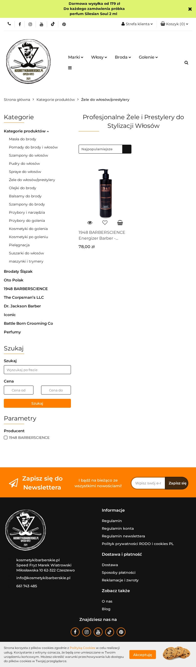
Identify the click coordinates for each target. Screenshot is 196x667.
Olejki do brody (22, 188)
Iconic (10, 314)
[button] (174, 24)
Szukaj (37, 403)
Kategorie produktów (25, 131)
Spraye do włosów (25, 171)
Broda (122, 57)
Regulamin (112, 521)
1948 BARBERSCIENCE (26, 288)
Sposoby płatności (119, 572)
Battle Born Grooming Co (28, 323)
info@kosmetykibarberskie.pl (43, 578)
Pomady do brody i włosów (33, 147)
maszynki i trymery (26, 261)
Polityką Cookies (82, 648)
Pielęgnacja (19, 245)
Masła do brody (22, 139)
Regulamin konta (118, 528)
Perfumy (12, 332)
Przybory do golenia (27, 220)
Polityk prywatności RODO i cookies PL (138, 543)
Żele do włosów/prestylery (32, 180)
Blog (106, 609)
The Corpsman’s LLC (24, 297)
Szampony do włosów (28, 155)
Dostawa (110, 565)
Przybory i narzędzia (27, 212)
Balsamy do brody (25, 196)
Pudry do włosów (24, 163)
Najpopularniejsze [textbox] (97, 149)
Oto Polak (13, 280)
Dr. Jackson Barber (22, 306)
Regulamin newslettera (123, 536)
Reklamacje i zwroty (120, 580)
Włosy (98, 57)
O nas (107, 601)
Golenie (147, 57)
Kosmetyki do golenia (28, 228)
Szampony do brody (27, 204)
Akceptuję (142, 654)
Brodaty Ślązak (18, 271)
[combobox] (105, 149)
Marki (74, 57)
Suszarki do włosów (26, 253)
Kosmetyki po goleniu (28, 237)
